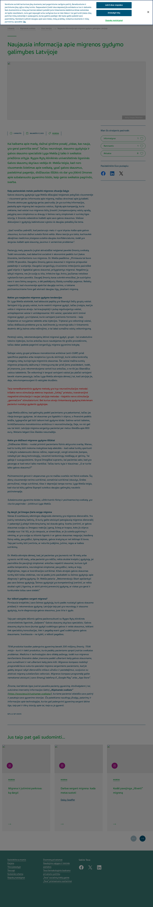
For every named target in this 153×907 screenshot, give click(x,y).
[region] (76, 12)
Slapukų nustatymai (114, 20)
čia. (24, 22)
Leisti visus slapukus (114, 5)
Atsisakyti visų (114, 13)
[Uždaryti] (148, 12)
